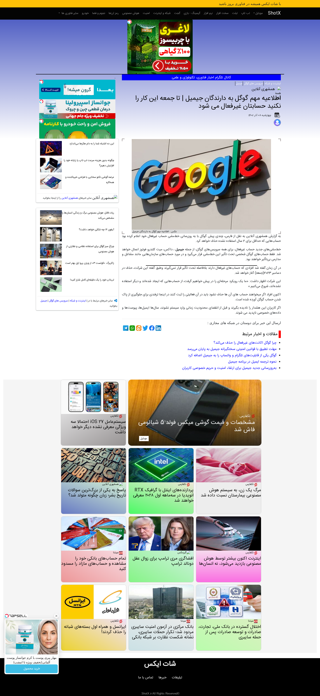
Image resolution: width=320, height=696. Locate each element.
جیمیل (239, 83)
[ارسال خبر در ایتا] (138, 328)
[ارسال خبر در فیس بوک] (151, 328)
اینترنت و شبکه (272, 83)
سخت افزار (222, 13)
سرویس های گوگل (253, 83)
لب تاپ (245, 13)
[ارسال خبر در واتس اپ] (131, 328)
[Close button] (56, 616)
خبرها (162, 678)
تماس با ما (145, 678)
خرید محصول (32, 668)
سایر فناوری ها (69, 13)
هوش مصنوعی (130, 13)
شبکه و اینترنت (162, 13)
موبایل (259, 13)
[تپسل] (129, 22)
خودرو (85, 13)
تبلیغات (177, 678)
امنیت (146, 13)
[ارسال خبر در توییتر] (144, 328)
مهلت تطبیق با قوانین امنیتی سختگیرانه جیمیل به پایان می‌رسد (231, 349)
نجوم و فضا (98, 13)
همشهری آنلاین (69, 198)
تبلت (235, 13)
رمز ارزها (114, 13)
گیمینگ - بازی (192, 13)
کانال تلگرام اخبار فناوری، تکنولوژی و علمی (201, 78)
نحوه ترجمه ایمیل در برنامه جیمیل (252, 362)
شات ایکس (160, 664)
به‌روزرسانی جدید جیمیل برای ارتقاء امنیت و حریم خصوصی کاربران (229, 368)
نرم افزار (208, 13)
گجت (177, 13)
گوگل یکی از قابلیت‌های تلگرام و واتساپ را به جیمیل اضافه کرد (232, 355)
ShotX (274, 13)
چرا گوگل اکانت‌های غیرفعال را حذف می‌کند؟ (245, 343)
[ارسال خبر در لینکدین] (158, 328)
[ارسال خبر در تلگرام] (125, 328)
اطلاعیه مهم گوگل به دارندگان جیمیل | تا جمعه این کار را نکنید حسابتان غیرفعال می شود (208, 102)
